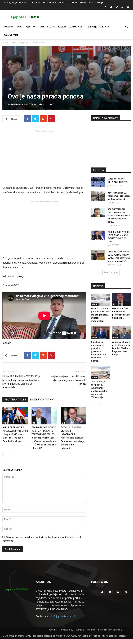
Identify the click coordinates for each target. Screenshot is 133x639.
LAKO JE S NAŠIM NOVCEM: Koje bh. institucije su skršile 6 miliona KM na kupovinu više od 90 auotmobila (21, 382)
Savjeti (62, 26)
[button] (126, 26)
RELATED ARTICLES (15, 399)
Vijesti (28, 26)
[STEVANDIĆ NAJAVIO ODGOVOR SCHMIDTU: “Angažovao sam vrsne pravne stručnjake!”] (98, 255)
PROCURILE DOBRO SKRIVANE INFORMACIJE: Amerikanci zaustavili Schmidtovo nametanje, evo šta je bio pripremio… (73, 437)
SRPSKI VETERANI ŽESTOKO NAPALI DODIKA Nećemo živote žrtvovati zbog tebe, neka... (119, 215)
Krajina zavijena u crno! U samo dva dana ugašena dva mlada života (68, 380)
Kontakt (62, 2)
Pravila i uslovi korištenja (91, 2)
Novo (19, 26)
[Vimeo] (116, 7)
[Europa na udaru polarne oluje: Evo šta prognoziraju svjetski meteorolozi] (100, 299)
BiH (13, 42)
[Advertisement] (44, 157)
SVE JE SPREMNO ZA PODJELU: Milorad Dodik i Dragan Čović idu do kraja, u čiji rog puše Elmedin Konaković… (15, 434)
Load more (109, 272)
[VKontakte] (122, 7)
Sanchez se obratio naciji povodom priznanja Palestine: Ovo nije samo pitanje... (98, 351)
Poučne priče (11, 35)
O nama (73, 2)
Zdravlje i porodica (98, 26)
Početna (36, 2)
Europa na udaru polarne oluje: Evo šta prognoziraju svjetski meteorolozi (100, 314)
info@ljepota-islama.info (62, 616)
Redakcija (16, 104)
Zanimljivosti (76, 26)
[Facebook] (105, 7)
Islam (41, 26)
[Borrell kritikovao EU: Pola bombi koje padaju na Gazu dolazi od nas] (98, 196)
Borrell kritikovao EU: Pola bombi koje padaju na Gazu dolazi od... (119, 196)
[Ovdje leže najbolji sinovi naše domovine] (98, 182)
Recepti (51, 26)
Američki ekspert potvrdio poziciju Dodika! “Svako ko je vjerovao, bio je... (121, 348)
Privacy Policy (49, 2)
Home (5, 42)
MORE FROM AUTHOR (42, 399)
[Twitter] (110, 7)
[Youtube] (128, 7)
